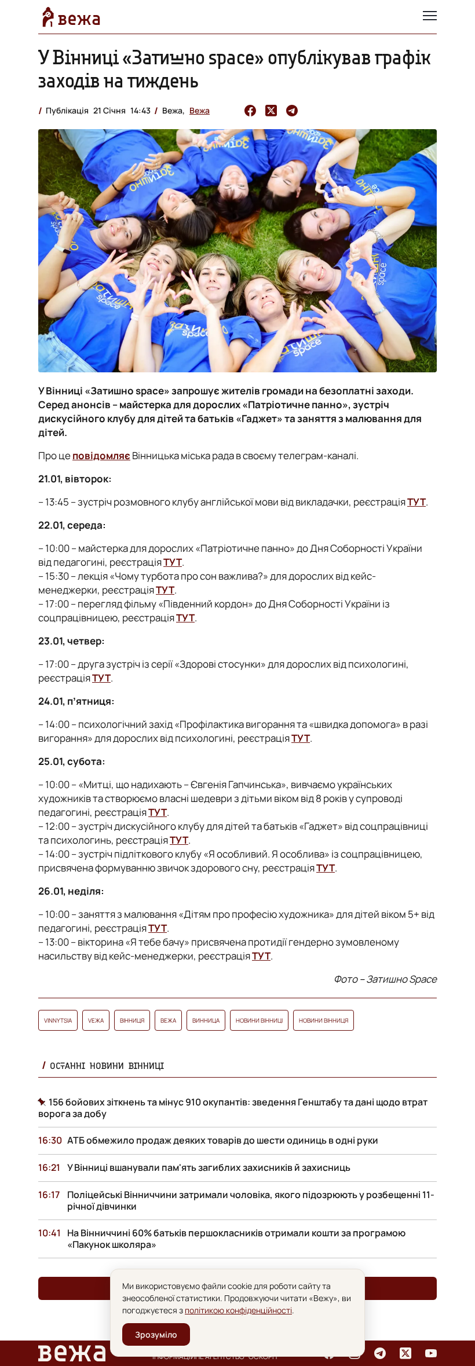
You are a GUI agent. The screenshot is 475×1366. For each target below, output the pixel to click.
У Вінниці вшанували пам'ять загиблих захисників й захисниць (208, 1167)
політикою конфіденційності (238, 1310)
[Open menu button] (430, 17)
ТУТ (416, 501)
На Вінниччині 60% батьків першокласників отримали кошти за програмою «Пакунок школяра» (236, 1238)
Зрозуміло (156, 1334)
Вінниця (132, 1020)
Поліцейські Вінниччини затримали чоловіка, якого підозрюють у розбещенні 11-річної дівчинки (250, 1200)
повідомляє (101, 455)
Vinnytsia (58, 1020)
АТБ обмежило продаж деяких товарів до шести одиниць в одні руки (222, 1140)
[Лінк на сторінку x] (405, 1353)
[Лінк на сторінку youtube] (431, 1353)
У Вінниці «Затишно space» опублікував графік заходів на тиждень (234, 68)
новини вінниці (259, 1020)
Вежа (199, 110)
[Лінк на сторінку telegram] (380, 1353)
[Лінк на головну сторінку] (71, 17)
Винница (206, 1020)
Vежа (96, 1020)
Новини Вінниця (323, 1020)
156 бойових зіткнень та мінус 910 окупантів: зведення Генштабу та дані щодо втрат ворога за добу (232, 1107)
